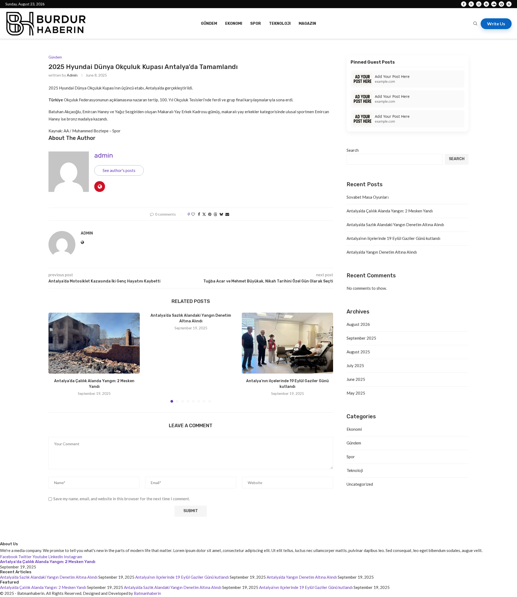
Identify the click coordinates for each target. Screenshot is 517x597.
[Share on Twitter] (204, 214)
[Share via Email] (227, 214)
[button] (55, 357)
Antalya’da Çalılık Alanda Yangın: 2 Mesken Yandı (390, 210)
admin (72, 75)
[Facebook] (463, 4)
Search (353, 150)
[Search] (475, 24)
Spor (255, 23)
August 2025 (358, 351)
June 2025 (356, 379)
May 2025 (356, 393)
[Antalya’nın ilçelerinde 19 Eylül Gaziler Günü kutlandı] (287, 343)
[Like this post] (193, 214)
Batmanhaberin (147, 593)
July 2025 (355, 365)
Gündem (209, 23)
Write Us (496, 23)
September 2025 (361, 338)
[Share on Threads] (215, 214)
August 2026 (358, 324)
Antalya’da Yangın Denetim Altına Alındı (382, 252)
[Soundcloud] (494, 4)
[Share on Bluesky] (221, 214)
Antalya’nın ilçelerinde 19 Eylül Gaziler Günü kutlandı (393, 238)
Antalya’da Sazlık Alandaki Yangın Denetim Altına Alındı (395, 224)
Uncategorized (360, 484)
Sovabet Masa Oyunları (368, 197)
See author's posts (119, 170)
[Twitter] (471, 4)
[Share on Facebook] (199, 214)
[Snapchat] (501, 4)
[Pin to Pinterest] (209, 214)
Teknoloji (280, 23)
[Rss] (509, 4)
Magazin (307, 23)
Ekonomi (233, 23)
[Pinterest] (486, 4)
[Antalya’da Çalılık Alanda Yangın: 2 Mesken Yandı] (94, 343)
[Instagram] (478, 4)
